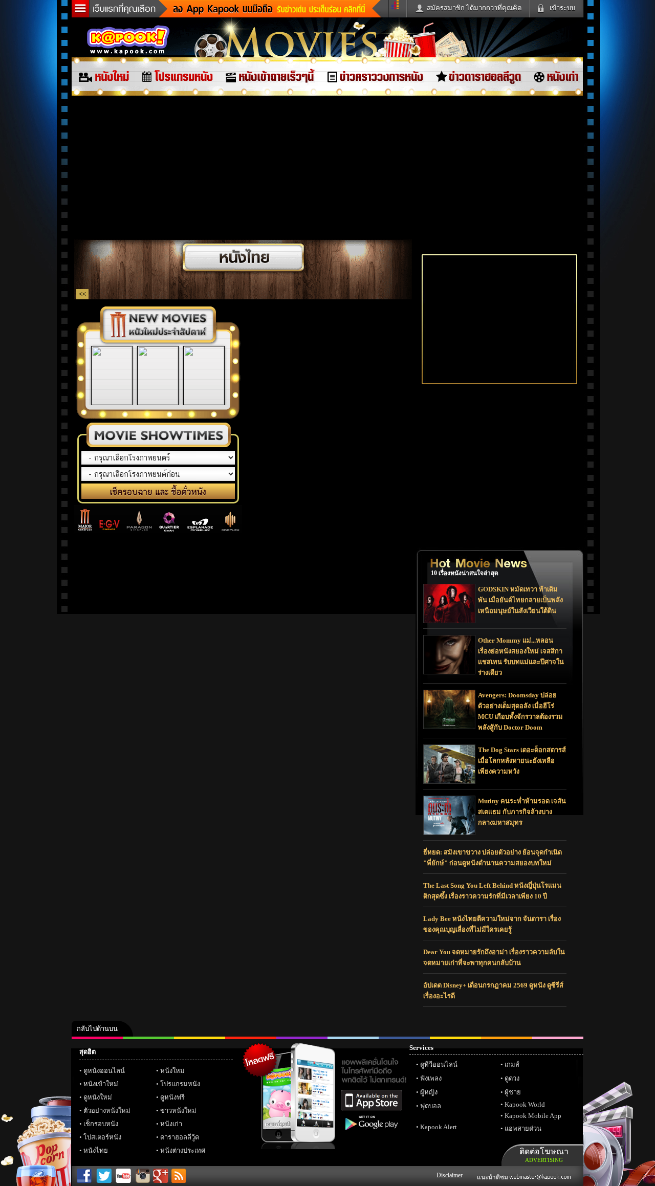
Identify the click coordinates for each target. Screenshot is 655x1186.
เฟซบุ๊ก (250, 1038)
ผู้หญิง (429, 1092)
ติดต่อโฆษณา (544, 1155)
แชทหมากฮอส (455, 1038)
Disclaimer (449, 1175)
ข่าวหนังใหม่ (178, 1110)
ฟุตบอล (430, 1106)
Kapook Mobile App (533, 1115)
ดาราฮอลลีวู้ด (179, 1137)
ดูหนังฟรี (172, 1097)
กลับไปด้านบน (97, 1029)
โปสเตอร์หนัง (102, 1137)
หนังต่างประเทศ (182, 1150)
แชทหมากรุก (506, 1038)
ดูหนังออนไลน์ (104, 1070)
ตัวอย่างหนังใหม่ (106, 1110)
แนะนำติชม (493, 1177)
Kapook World (525, 1104)
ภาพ (148, 1038)
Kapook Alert (438, 1127)
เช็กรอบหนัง (100, 1124)
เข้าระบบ (562, 8)
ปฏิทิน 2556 (199, 1038)
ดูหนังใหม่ (97, 1097)
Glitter (557, 1038)
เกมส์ (512, 1064)
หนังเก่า (171, 1124)
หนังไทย (95, 1150)
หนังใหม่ (172, 1070)
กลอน (404, 1038)
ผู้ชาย (513, 1092)
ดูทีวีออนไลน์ (438, 1064)
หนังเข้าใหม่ (100, 1084)
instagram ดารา (353, 1038)
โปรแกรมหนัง (180, 1084)
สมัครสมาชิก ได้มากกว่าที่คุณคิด (474, 8)
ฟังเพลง (431, 1078)
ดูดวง (512, 1078)
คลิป (97, 1038)
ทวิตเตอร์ (302, 1038)
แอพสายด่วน (523, 1128)
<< (82, 294)
